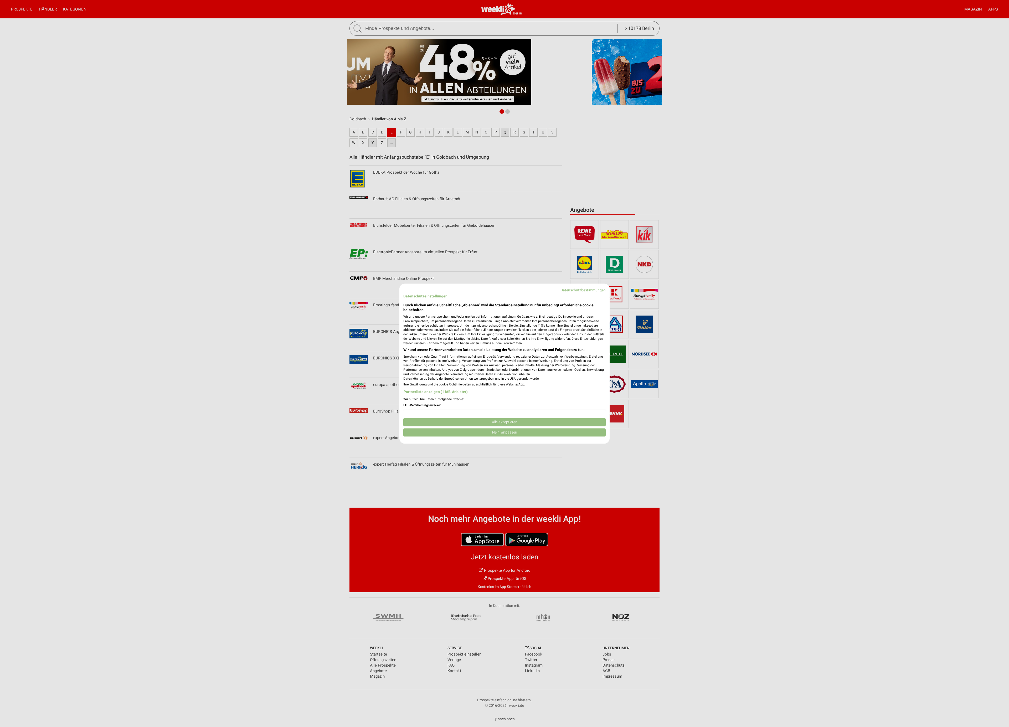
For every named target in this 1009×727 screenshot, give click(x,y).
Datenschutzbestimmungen (583, 290)
